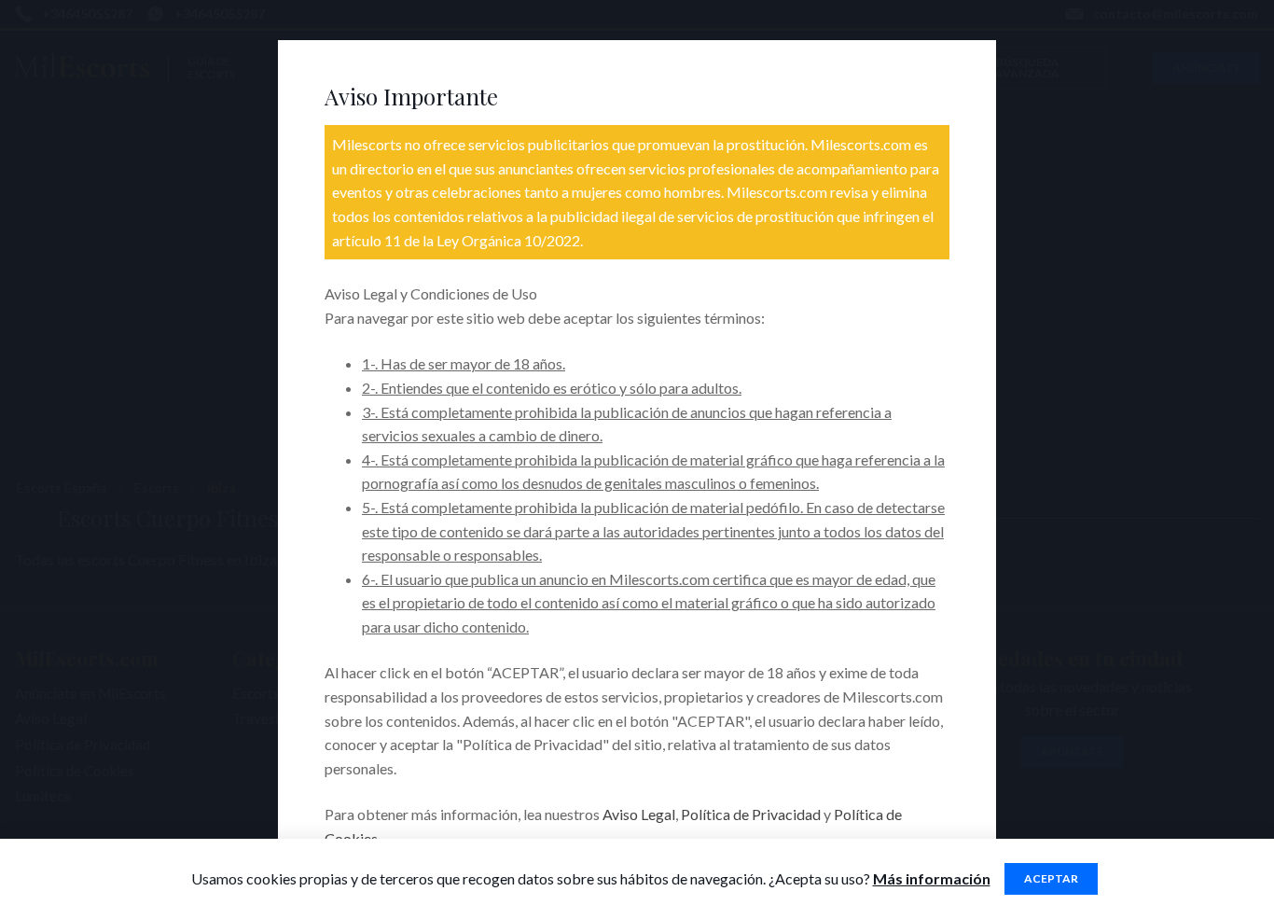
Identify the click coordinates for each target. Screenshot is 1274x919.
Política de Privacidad (751, 814)
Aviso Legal (638, 814)
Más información (931, 878)
